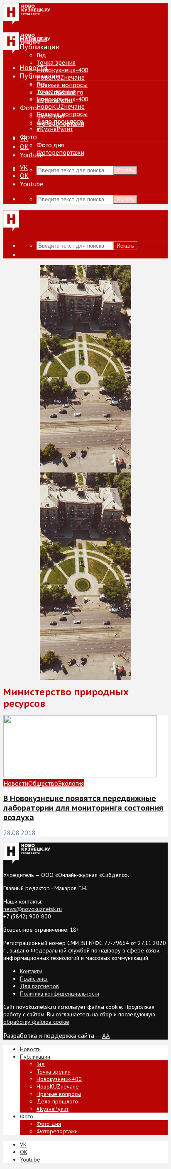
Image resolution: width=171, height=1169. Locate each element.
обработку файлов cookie (36, 1021)
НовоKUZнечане (61, 77)
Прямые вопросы (62, 85)
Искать (125, 170)
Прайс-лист (34, 978)
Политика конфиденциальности (59, 993)
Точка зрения (56, 62)
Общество (43, 783)
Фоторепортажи (60, 152)
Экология (71, 783)
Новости (33, 67)
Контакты (31, 971)
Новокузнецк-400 (62, 70)
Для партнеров (39, 986)
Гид (41, 84)
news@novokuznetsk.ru (32, 909)
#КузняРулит (55, 129)
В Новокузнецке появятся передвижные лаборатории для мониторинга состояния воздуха (83, 808)
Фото (28, 108)
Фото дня (50, 145)
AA (106, 1035)
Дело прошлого (60, 121)
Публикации (40, 76)
